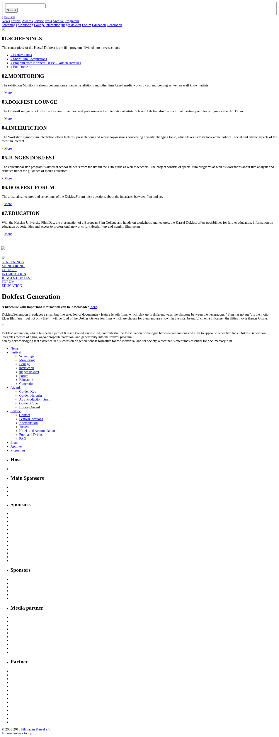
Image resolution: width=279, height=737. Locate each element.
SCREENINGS (13, 262)
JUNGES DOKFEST (17, 278)
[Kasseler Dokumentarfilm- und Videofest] (3, 29)
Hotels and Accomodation (37, 431)
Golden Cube (28, 403)
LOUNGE (9, 270)
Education (99, 25)
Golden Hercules (31, 395)
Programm (72, 21)
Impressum (9, 733)
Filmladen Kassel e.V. (36, 729)
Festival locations (31, 419)
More (8, 93)
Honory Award (29, 407)
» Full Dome (19, 67)
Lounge (39, 25)
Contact (24, 415)
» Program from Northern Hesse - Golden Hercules (45, 63)
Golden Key (27, 391)
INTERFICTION (14, 274)
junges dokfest (71, 25)
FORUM (8, 282)
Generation (114, 25)
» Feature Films (21, 55)
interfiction (53, 25)
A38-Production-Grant (34, 399)
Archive (58, 21)
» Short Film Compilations (28, 59)
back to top (25, 733)
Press (48, 21)
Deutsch (9, 17)
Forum (86, 25)
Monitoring (25, 25)
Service (39, 21)
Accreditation (28, 423)
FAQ (22, 438)
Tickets (24, 427)
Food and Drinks (31, 434)
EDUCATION (12, 285)
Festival (16, 21)
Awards (27, 21)
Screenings (9, 25)
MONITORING (13, 266)
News (6, 21)
